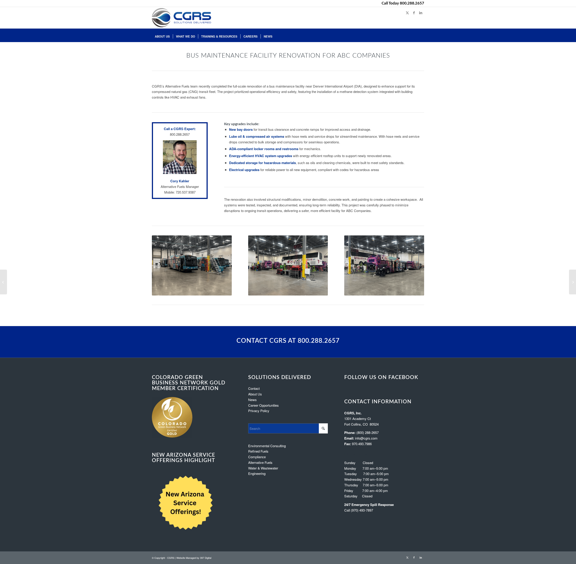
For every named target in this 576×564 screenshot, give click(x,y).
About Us (255, 394)
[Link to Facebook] (414, 12)
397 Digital (205, 557)
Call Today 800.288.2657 (403, 3)
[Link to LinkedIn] (420, 12)
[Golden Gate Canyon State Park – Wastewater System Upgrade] (572, 282)
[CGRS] (181, 17)
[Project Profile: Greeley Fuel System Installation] (3, 282)
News (252, 399)
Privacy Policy (258, 410)
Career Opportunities (263, 405)
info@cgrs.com (366, 438)
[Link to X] (407, 12)
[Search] (421, 35)
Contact (254, 388)
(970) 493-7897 (362, 510)
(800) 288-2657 (367, 432)
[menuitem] (162, 35)
